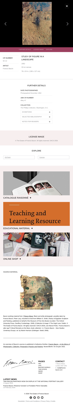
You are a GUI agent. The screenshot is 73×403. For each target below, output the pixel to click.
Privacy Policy (45, 401)
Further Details (25, 49)
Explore (49, 49)
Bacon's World (44, 367)
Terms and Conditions (33, 401)
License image (38, 49)
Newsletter (21, 401)
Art (39, 363)
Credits (53, 401)
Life (39, 365)
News (40, 371)
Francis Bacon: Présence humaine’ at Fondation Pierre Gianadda (25, 386)
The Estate (42, 369)
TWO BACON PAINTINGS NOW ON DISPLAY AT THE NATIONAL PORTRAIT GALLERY (33, 381)
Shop (40, 373)
